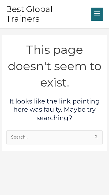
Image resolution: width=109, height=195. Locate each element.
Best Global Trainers (29, 14)
